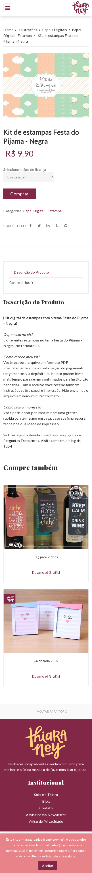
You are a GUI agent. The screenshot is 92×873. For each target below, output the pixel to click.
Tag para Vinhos (46, 557)
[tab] (46, 272)
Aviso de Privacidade (46, 821)
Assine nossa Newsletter (46, 814)
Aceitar (47, 865)
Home (8, 29)
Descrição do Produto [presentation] (31, 272)
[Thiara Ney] (61, 8)
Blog (46, 801)
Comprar (19, 193)
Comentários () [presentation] (21, 283)
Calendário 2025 (46, 661)
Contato (46, 808)
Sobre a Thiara (46, 794)
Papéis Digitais (54, 29)
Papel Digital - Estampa (42, 211)
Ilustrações (28, 29)
